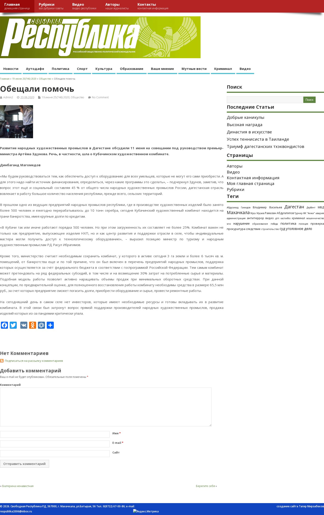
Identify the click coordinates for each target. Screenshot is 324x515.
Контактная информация (253, 178)
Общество (77, 97)
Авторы (117, 6)
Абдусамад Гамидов (238, 207)
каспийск (285, 218)
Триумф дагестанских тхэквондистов (265, 146)
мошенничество (315, 218)
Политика (60, 68)
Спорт (82, 68)
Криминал (223, 68)
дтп (277, 218)
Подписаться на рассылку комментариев (34, 361)
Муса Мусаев (257, 213)
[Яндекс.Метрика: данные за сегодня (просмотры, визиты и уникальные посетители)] (146, 511)
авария (320, 213)
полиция (303, 223)
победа (274, 223)
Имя (116, 433)
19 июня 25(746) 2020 (55, 97)
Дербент (311, 207)
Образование (131, 68)
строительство (270, 229)
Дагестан (294, 207)
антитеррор (255, 218)
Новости (10, 68)
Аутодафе (35, 68)
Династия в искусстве (249, 132)
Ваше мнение (162, 68)
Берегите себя (205, 486)
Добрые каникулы (245, 117)
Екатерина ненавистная (18, 486)
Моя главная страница (250, 183)
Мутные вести (194, 68)
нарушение (241, 223)
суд (282, 228)
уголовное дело (299, 228)
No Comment (100, 97)
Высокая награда (245, 124)
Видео (84, 6)
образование (260, 223)
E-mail (117, 443)
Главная (17, 6)
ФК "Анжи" (309, 213)
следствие (253, 229)
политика (288, 223)
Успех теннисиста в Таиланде (258, 139)
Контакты (153, 6)
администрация (236, 218)
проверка (317, 224)
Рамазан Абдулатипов (279, 213)
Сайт (116, 452)
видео (269, 218)
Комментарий (10, 385)
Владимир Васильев (267, 207)
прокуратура (236, 229)
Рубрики (51, 6)
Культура (103, 68)
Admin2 (8, 97)
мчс (229, 223)
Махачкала (238, 212)
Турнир (298, 213)
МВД (321, 207)
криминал (298, 218)
